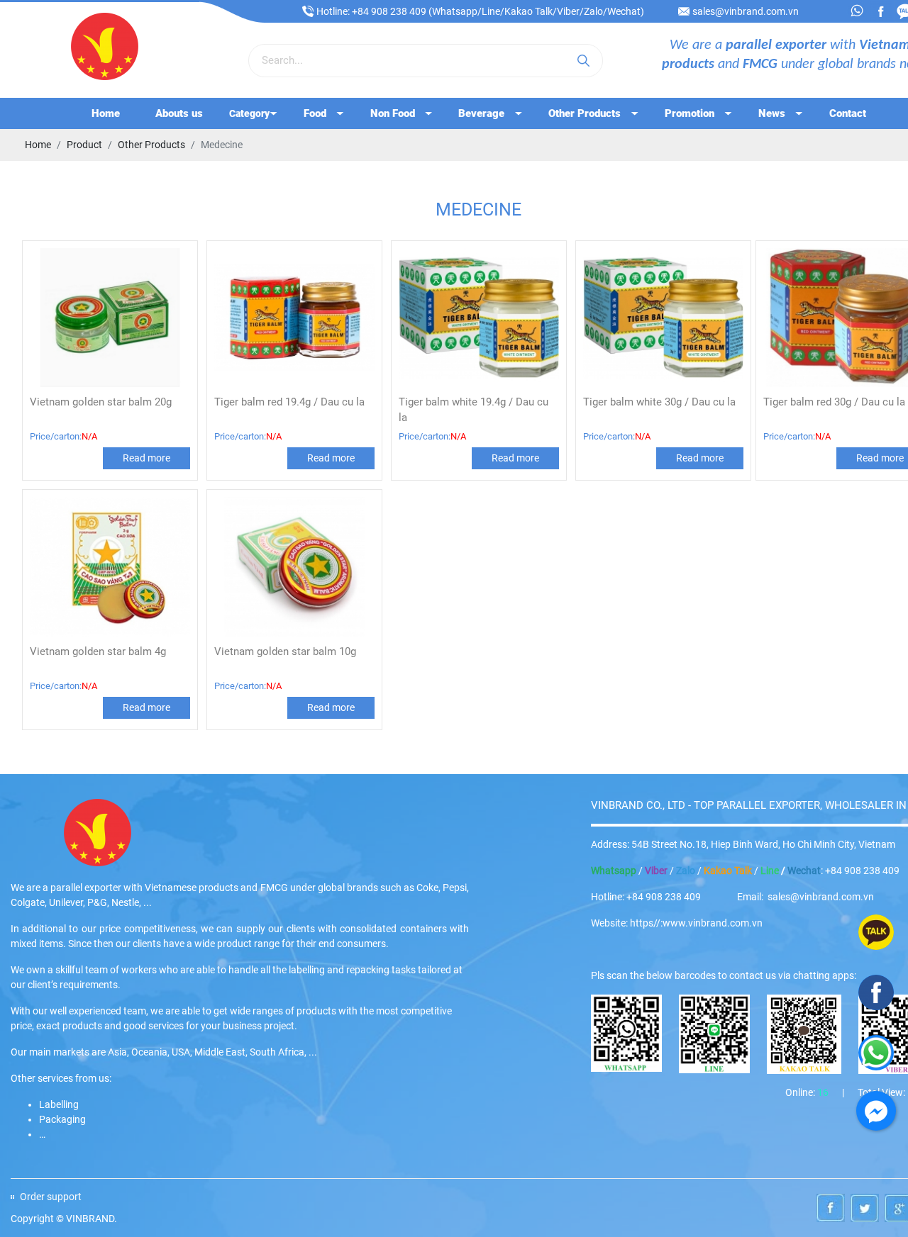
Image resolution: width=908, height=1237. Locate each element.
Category (249, 113)
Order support (51, 1196)
